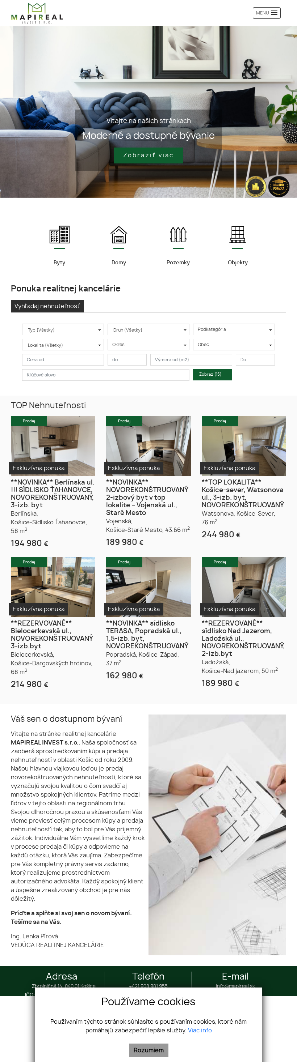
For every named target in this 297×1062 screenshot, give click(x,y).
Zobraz (210, 374)
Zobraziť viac (148, 155)
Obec (203, 344)
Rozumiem (149, 1050)
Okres (118, 344)
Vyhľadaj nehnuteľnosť (47, 306)
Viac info (200, 1030)
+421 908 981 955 (148, 986)
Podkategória (212, 329)
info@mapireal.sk (235, 986)
